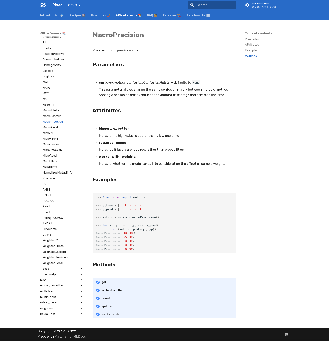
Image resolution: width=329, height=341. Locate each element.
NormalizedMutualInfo (58, 172)
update (106, 306)
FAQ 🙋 (152, 15)
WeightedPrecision (55, 257)
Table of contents (258, 33)
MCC (46, 93)
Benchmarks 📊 (198, 15)
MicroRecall (50, 155)
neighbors (47, 308)
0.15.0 (72, 5)
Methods (251, 56)
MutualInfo (50, 167)
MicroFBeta (50, 138)
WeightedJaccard (54, 251)
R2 (44, 184)
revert (106, 298)
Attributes (252, 44)
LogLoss (48, 76)
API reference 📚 (129, 15)
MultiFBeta (50, 161)
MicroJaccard (51, 144)
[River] (42, 5)
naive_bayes (49, 302)
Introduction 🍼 (52, 15)
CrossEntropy (52, 37)
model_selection (51, 285)
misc (43, 279)
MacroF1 (48, 104)
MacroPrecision (53, 121)
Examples (251, 50)
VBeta (47, 234)
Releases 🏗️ (172, 15)
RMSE (46, 189)
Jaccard (48, 70)
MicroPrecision (52, 150)
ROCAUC (48, 200)
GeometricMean (53, 59)
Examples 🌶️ (100, 15)
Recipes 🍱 (77, 15)
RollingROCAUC (53, 217)
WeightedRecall (53, 263)
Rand (46, 206)
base (46, 268)
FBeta (47, 48)
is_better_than (112, 290)
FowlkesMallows (53, 53)
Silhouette (50, 229)
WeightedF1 (50, 240)
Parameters (252, 39)
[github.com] (286, 334)
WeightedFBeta (53, 246)
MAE (46, 82)
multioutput (51, 274)
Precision (49, 178)
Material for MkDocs (70, 336)
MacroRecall (50, 127)
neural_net (47, 313)
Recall (46, 212)
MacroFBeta (51, 110)
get (103, 282)
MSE (46, 99)
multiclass (47, 291)
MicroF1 (48, 133)
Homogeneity (52, 65)
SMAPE (47, 223)
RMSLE (47, 195)
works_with (110, 314)
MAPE (47, 87)
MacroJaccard (52, 116)
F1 (44, 42)
